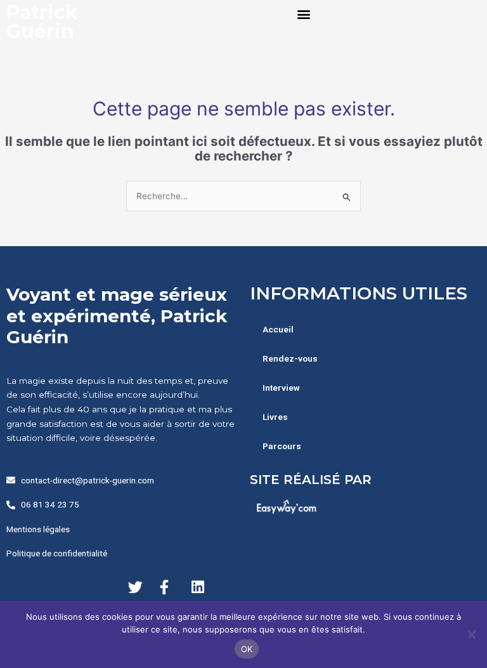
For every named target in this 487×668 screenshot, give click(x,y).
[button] (304, 13)
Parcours (282, 446)
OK (247, 649)
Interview (281, 388)
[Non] (471, 634)
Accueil (278, 329)
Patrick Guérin (42, 22)
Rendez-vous (290, 358)
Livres (275, 417)
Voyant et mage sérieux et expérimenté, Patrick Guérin (116, 316)
